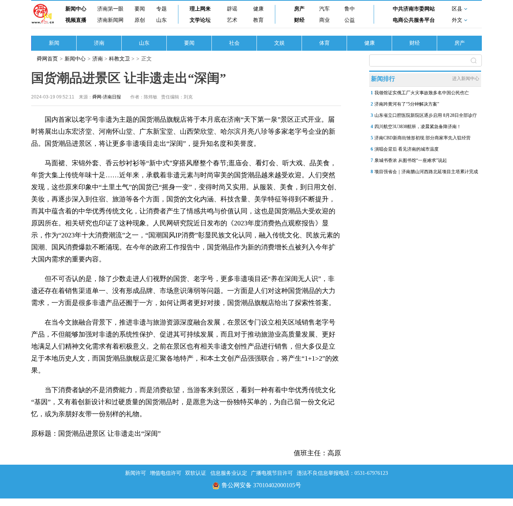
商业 (324, 20)
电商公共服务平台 (414, 20)
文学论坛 (200, 20)
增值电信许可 (165, 473)
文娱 (279, 43)
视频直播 (75, 20)
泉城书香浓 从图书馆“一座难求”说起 (410, 160)
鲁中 (349, 9)
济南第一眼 (110, 9)
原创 (139, 20)
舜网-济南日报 (106, 97)
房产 (299, 9)
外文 (457, 20)
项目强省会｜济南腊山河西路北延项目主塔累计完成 (426, 171)
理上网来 (200, 9)
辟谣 (232, 9)
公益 (349, 20)
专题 (161, 9)
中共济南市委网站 (414, 9)
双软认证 (195, 473)
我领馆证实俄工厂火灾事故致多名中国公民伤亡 (421, 92)
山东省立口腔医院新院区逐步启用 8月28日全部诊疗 (425, 115)
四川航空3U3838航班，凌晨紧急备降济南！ (417, 126)
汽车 (324, 9)
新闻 (54, 43)
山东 (161, 20)
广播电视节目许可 (272, 473)
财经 (299, 20)
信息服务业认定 (228, 473)
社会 (234, 43)
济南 (99, 43)
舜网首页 (47, 59)
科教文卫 (119, 59)
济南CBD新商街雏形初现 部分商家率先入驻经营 (422, 137)
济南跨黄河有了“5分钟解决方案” (406, 104)
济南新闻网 (110, 20)
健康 (258, 9)
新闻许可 (135, 473)
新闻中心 (75, 9)
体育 (324, 43)
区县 (457, 9)
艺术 (232, 20)
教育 (258, 20)
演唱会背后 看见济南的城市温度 (406, 149)
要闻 (139, 9)
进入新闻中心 (465, 78)
